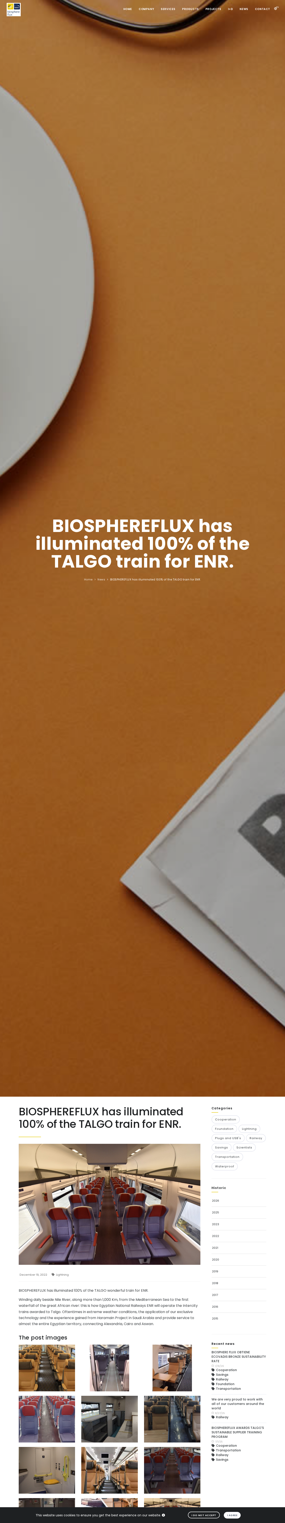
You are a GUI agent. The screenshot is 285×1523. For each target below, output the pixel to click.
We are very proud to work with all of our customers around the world (238, 1403)
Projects (213, 9)
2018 (215, 1283)
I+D (230, 9)
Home (127, 9)
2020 (215, 1259)
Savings (221, 1147)
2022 (215, 1236)
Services (168, 9)
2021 (215, 1248)
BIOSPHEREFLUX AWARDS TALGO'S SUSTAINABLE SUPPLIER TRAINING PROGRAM (238, 1432)
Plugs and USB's (228, 1138)
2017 (215, 1295)
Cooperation (225, 1119)
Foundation (224, 1129)
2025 (215, 1212)
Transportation (227, 1157)
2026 (215, 1201)
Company (146, 9)
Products (190, 9)
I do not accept (203, 1515)
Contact (262, 9)
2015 (215, 1318)
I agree (232, 1515)
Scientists (244, 1147)
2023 (215, 1224)
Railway (256, 1138)
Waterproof (224, 1166)
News (244, 9)
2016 (215, 1307)
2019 (215, 1271)
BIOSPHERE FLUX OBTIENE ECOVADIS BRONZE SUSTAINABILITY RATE (239, 1356)
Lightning (62, 1275)
